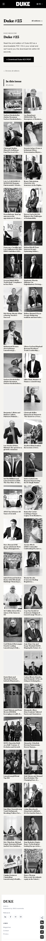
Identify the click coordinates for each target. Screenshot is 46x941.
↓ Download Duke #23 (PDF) (18, 59)
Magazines (7, 927)
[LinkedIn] (5, 917)
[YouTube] (16, 917)
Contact (6, 930)
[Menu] (4, 4)
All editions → (37, 21)
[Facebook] (10, 917)
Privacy (5, 934)
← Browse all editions (11, 71)
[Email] (21, 917)
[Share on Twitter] (42, 927)
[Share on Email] (42, 937)
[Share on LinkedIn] (42, 922)
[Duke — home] (23, 4)
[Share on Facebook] (42, 932)
